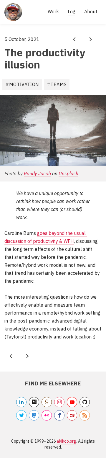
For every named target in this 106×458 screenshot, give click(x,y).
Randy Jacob (37, 173)
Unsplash (68, 173)
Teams (58, 84)
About (90, 11)
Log (71, 11)
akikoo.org (66, 441)
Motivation (24, 84)
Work (53, 11)
